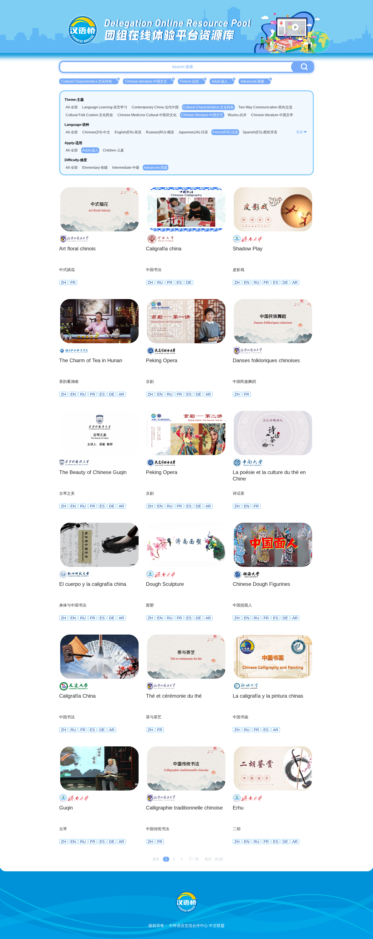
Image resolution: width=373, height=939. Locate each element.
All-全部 (72, 107)
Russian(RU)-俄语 (160, 132)
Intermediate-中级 (125, 167)
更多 (299, 132)
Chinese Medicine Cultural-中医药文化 (147, 115)
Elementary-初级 (95, 167)
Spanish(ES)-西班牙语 (260, 132)
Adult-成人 (223, 80)
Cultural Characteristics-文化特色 (90, 80)
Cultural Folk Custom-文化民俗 (89, 115)
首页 (155, 859)
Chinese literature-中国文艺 (149, 80)
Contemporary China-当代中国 (155, 107)
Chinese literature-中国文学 (272, 115)
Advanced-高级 (256, 80)
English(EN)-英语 (128, 132)
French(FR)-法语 (225, 132)
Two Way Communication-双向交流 (265, 107)
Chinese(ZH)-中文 (96, 132)
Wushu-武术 (237, 115)
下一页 (193, 859)
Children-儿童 (113, 150)
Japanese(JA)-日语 (193, 132)
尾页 (208, 859)
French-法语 (192, 80)
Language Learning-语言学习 (104, 107)
